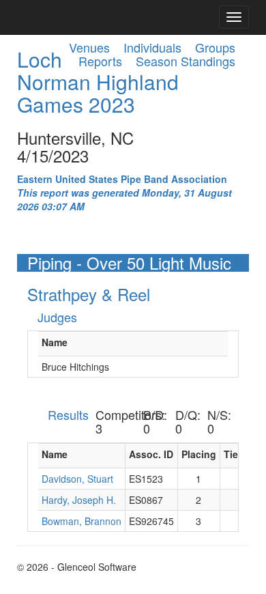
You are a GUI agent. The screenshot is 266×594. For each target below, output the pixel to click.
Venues (89, 47)
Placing (198, 454)
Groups (215, 47)
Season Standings (185, 61)
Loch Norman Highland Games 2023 (98, 81)
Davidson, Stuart (77, 478)
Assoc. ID (151, 454)
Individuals (152, 47)
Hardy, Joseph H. (79, 500)
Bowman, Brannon (81, 521)
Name (55, 342)
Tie (231, 454)
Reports (100, 61)
